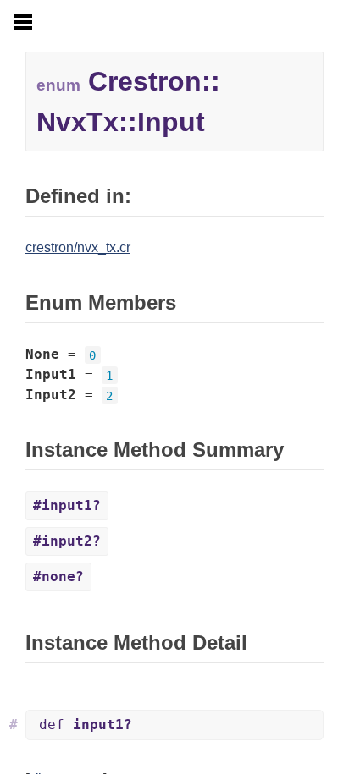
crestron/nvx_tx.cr (77, 247)
